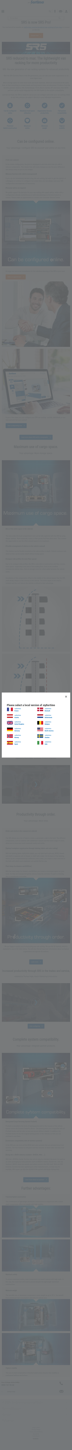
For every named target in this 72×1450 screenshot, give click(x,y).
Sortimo (17, 710)
